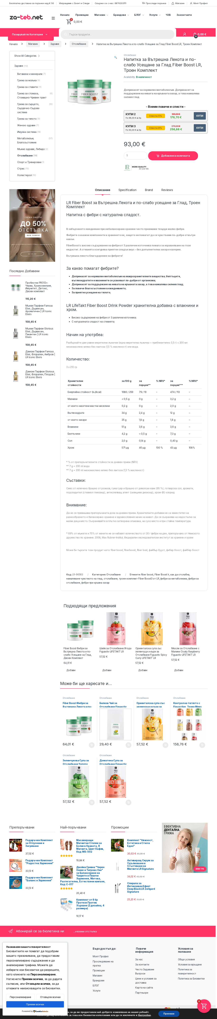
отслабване (111, 578)
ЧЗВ (168, 14)
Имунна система (29, 131)
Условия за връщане (190, 964)
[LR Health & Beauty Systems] (136, 168)
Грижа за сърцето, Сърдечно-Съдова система (35, 108)
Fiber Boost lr (162, 574)
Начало (65, 14)
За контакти (184, 14)
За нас (139, 959)
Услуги (153, 14)
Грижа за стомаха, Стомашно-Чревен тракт (35, 95)
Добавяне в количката (175, 155)
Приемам (168, 1013)
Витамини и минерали (31, 73)
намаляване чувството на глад (84, 578)
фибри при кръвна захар (95, 582)
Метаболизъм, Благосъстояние (35, 140)
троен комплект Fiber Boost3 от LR (139, 578)
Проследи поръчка (156, 3)
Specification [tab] (127, 190)
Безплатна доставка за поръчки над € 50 (31, 3)
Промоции (81, 14)
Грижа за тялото (28, 118)
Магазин (179, 3)
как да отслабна (179, 574)
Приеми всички (35, 1004)
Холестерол (26, 175)
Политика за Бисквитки (191, 978)
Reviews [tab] (167, 190)
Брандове (119, 14)
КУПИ (199, 115)
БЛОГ (137, 14)
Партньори (141, 992)
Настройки (144, 1015)
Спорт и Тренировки (30, 162)
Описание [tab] (102, 190)
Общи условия (186, 959)
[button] (115, 57)
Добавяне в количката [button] (89, 745)
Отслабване (79, 43)
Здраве (55, 43)
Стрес (23, 168)
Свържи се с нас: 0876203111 (110, 3)
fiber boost (147, 574)
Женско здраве (28, 125)
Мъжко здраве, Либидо (32, 149)
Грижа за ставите (29, 86)
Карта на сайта (144, 987)
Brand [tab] (149, 190)
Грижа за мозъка (28, 80)
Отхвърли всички (50, 997)
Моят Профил (200, 3)
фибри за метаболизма (173, 578)
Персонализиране (20, 997)
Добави (70, 670)
